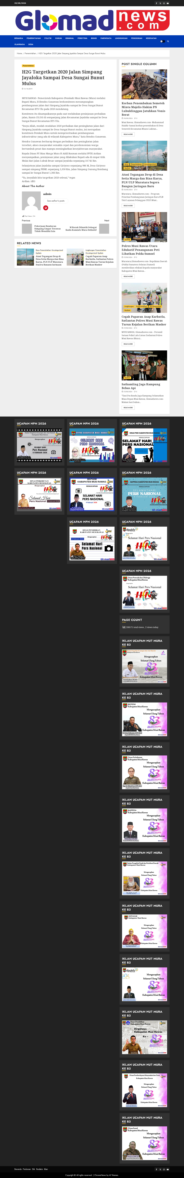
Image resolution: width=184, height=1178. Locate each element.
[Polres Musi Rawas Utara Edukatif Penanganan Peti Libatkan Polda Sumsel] (144, 227)
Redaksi (39, 1169)
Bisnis (94, 38)
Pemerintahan (34, 38)
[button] (168, 41)
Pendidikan (136, 38)
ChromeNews (100, 1175)
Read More (128, 134)
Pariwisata (106, 38)
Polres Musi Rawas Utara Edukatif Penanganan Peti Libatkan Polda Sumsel (141, 249)
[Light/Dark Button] (162, 41)
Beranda (18, 38)
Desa (30, 44)
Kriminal (69, 38)
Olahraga (19, 44)
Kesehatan (151, 38)
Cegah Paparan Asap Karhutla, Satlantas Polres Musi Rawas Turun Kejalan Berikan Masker (100, 260)
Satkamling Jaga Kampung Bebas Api (141, 386)
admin (47, 194)
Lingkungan (121, 38)
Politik (47, 38)
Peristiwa (82, 38)
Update (38, 253)
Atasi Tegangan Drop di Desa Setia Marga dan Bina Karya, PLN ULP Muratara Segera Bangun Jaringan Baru (50, 262)
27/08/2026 (128, 257)
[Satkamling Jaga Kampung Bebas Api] (144, 365)
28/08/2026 (128, 118)
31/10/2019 (28, 89)
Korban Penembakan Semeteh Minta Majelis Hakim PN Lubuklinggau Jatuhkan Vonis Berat (143, 108)
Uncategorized (57, 250)
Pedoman (27, 1169)
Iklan (46, 1169)
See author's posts (55, 200)
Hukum (58, 38)
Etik (33, 1169)
